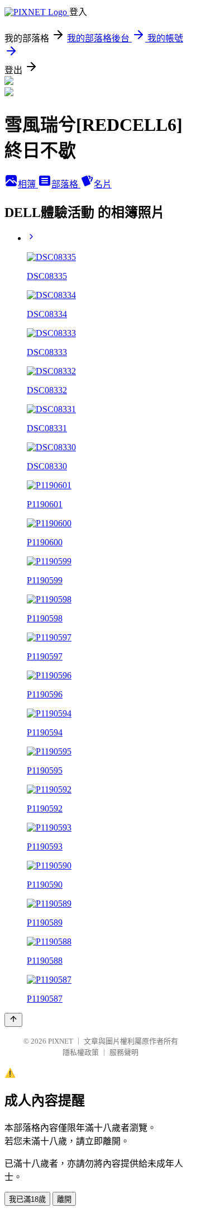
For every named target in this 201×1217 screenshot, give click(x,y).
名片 (103, 184)
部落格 (65, 184)
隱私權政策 (81, 1052)
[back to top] (13, 1020)
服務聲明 (123, 1052)
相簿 (28, 184)
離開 (64, 1199)
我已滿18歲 (27, 1199)
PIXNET (60, 1041)
